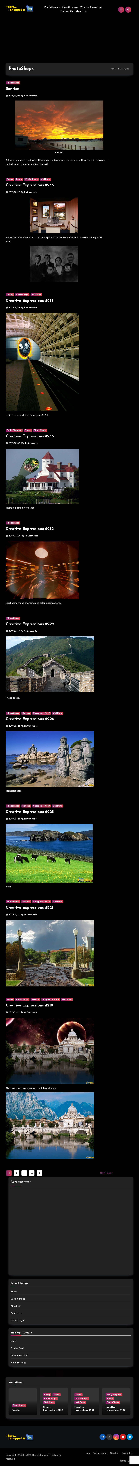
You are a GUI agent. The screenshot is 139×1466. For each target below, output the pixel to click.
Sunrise (12, 89)
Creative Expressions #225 (30, 812)
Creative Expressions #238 (30, 185)
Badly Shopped (14, 430)
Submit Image (70, 7)
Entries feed (17, 1348)
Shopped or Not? (41, 713)
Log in (14, 1341)
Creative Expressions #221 (29, 908)
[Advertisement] (71, 1232)
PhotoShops (51, 7)
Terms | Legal (17, 1320)
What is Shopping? (91, 7)
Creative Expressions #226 (30, 719)
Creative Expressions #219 (29, 1005)
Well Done (45, 179)
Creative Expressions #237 (29, 301)
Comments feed (19, 1355)
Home (14, 1291)
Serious (26, 713)
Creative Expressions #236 (30, 436)
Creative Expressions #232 (30, 529)
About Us (80, 11)
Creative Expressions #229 (30, 624)
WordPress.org (18, 1362)
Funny (10, 179)
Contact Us (66, 11)
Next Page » (106, 1173)
